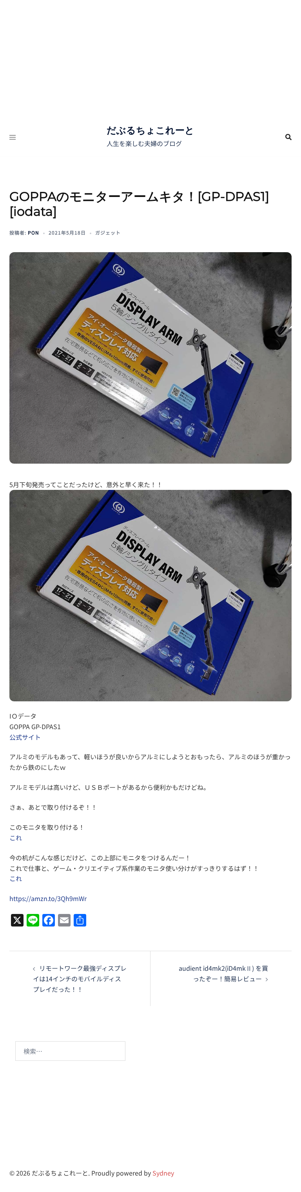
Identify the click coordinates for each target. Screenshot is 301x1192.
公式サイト (25, 737)
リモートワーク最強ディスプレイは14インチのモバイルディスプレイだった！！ (80, 978)
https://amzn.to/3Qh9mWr (48, 898)
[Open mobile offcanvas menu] (12, 137)
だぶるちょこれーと (150, 130)
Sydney (163, 1173)
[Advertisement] (150, 59)
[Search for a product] (288, 137)
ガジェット (108, 232)
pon (33, 232)
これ (15, 837)
